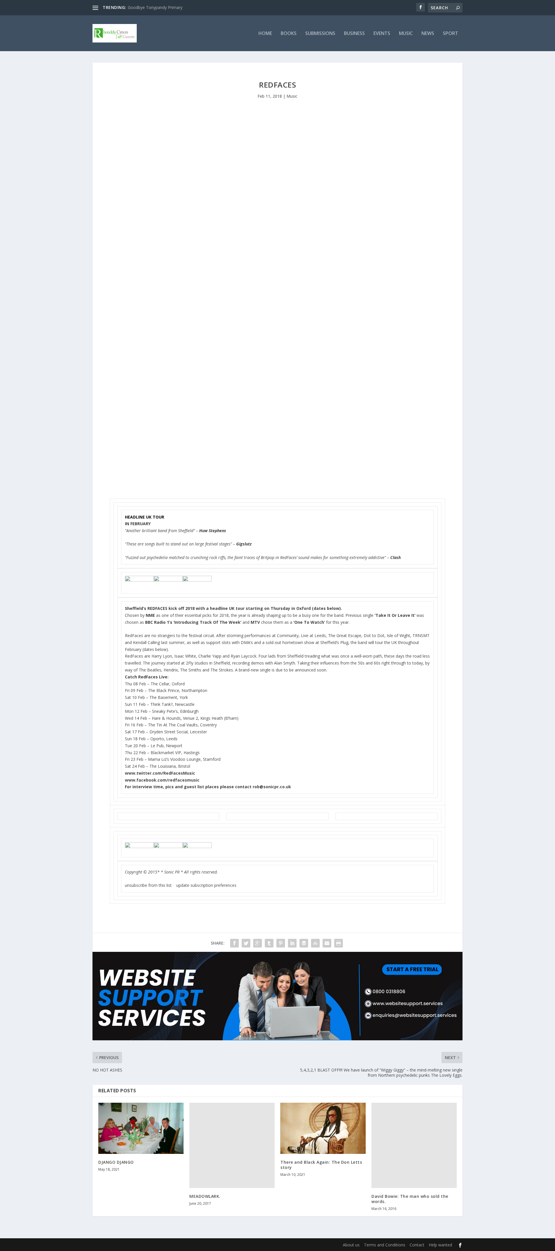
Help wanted (440, 1245)
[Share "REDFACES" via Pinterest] (280, 943)
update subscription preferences (206, 885)
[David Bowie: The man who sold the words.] (414, 1145)
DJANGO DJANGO (116, 1162)
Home (265, 33)
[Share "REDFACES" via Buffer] (304, 943)
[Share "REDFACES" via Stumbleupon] (315, 943)
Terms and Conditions (384, 1245)
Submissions (320, 33)
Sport (450, 33)
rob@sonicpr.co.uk (272, 786)
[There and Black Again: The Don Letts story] (323, 1128)
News (427, 33)
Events (381, 33)
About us (351, 1245)
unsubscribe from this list (148, 885)
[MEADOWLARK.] (232, 1145)
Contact (417, 1245)
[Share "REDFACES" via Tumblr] (269, 943)
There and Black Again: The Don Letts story (321, 1164)
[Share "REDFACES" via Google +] (257, 943)
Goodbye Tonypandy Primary (155, 7)
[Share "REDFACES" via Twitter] (246, 943)
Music (406, 33)
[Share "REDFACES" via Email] (327, 943)
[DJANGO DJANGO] (141, 1128)
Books (289, 33)
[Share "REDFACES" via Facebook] (234, 943)
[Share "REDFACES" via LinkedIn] (292, 943)
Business (354, 33)
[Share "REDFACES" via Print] (338, 943)
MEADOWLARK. (205, 1196)
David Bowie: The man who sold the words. (409, 1198)
